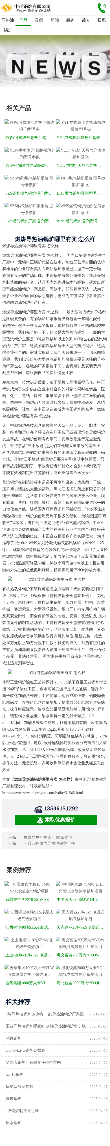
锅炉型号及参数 (19, 1087)
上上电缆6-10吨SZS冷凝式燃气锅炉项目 (29, 955)
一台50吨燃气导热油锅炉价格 (49, 843)
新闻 (54, 20)
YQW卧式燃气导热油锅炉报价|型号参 (29, 138)
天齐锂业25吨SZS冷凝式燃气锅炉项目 (81, 927)
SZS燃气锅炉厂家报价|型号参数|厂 (29, 221)
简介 (86, 20)
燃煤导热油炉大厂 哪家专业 (48, 837)
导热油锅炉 (7, 25)
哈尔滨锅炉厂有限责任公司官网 (33, 1062)
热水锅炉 (13, 1123)
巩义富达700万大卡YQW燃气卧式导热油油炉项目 (81, 955)
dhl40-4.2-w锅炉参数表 (25, 1050)
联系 (101, 20)
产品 (23, 20)
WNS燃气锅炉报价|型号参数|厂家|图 (81, 221)
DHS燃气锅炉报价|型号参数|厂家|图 (81, 193)
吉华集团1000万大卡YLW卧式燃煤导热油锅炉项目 (29, 983)
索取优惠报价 (60, 820)
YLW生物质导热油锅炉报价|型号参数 (29, 165)
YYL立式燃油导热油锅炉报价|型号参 (81, 138)
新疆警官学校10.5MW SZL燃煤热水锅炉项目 (29, 899)
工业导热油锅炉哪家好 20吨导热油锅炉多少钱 (46, 1026)
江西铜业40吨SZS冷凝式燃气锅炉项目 (29, 927)
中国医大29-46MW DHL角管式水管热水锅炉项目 (81, 899)
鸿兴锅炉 (13, 1038)
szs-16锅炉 (14, 1074)
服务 (70, 20)
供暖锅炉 (13, 1099)
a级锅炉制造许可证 (22, 1111)
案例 (39, 20)
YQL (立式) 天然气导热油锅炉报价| (81, 165)
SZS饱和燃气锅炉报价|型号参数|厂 (29, 193)
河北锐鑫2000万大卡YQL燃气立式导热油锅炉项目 (81, 983)
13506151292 (61, 808)
